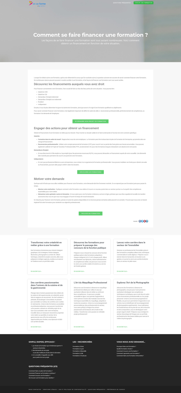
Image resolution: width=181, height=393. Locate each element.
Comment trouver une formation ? (127, 351)
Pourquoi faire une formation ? (126, 346)
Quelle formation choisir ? (125, 349)
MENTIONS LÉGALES (50, 389)
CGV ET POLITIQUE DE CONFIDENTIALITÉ (72, 389)
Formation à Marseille (79, 351)
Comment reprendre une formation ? (128, 353)
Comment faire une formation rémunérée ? (130, 356)
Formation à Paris (78, 346)
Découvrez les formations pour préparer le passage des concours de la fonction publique (90, 245)
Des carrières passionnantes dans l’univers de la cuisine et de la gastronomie (47, 285)
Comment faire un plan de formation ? (41, 371)
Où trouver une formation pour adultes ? (41, 378)
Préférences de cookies (116, 389)
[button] (140, 221)
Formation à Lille (78, 353)
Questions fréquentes (122, 3)
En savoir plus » (36, 271)
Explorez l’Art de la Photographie (133, 282)
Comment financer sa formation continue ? (42, 373)
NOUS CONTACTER (35, 389)
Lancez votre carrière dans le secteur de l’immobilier (131, 243)
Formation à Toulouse (79, 356)
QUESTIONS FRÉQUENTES (96, 389)
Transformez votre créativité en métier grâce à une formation (46, 243)
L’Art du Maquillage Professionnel (90, 282)
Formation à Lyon (78, 349)
